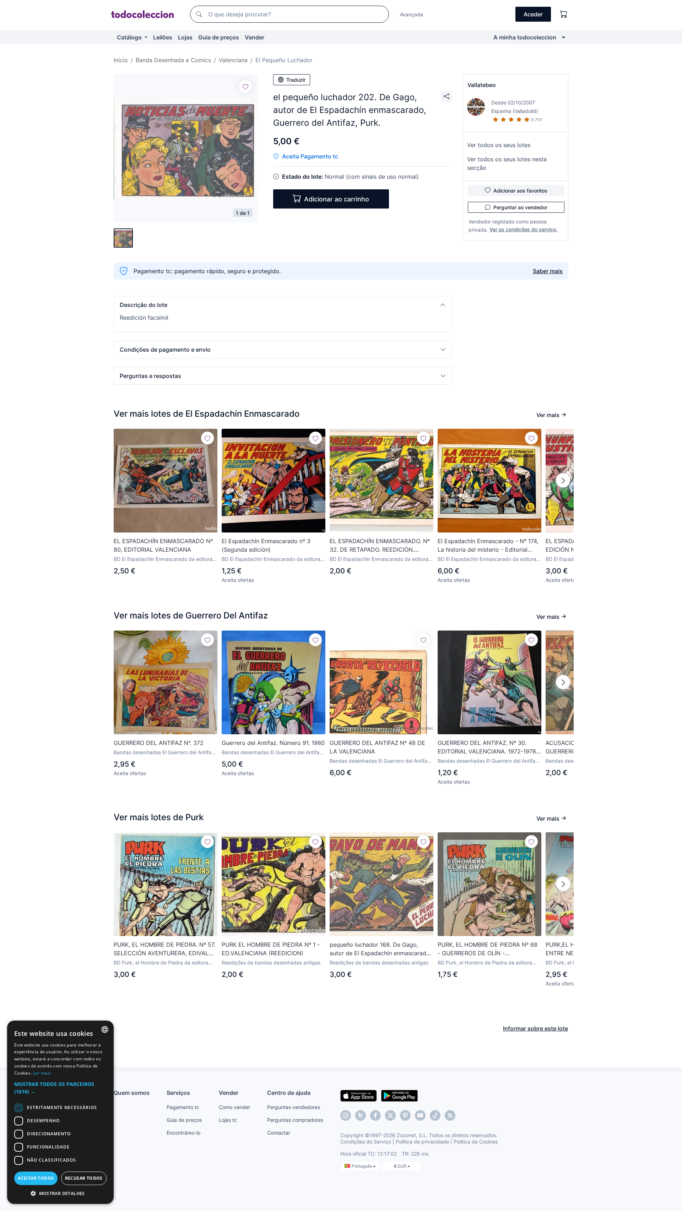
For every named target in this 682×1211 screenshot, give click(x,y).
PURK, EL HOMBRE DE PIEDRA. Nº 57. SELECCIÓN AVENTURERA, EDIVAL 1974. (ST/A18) (164, 949)
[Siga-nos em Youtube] (420, 1115)
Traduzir (295, 80)
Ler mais (42, 1073)
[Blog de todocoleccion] (450, 1115)
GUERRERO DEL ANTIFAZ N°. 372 (159, 742)
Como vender (234, 1107)
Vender (254, 37)
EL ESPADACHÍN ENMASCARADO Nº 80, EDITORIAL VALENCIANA (163, 545)
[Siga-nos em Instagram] (345, 1115)
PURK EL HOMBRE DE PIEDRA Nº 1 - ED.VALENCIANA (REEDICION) (271, 949)
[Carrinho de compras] (563, 14)
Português (362, 1166)
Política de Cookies (476, 1142)
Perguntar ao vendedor (520, 207)
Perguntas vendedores (293, 1107)
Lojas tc (228, 1120)
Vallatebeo (481, 84)
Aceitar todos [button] (36, 1178)
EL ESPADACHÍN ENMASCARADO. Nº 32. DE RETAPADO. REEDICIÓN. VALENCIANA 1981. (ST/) (380, 545)
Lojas (185, 37)
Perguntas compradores (295, 1120)
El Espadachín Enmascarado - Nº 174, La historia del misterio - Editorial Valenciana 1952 (488, 545)
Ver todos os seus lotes (498, 144)
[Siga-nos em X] (390, 1115)
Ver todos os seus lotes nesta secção (507, 163)
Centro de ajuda (288, 1092)
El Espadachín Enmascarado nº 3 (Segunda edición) (266, 545)
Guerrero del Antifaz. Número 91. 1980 (273, 742)
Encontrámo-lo (183, 1133)
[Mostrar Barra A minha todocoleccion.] (563, 37)
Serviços (178, 1092)
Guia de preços (218, 37)
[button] (283, 305)
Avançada (411, 14)
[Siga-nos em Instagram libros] (360, 1115)
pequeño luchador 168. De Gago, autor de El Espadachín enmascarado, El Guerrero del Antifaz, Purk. (380, 949)
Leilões (162, 37)
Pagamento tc (183, 1107)
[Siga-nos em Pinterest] (405, 1115)
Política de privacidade (422, 1142)
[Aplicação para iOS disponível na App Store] (358, 1095)
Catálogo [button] (130, 37)
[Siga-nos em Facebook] (375, 1115)
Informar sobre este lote (535, 1028)
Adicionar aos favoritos (520, 191)
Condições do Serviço (365, 1142)
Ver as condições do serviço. (523, 229)
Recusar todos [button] (84, 1178)
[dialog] (60, 1112)
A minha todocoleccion (524, 37)
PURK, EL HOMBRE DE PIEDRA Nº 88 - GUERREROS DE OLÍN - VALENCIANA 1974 (487, 949)
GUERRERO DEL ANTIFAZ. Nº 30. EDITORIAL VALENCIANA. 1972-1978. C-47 (487, 747)
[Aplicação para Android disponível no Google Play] (399, 1095)
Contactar (278, 1133)
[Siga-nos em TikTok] (435, 1115)
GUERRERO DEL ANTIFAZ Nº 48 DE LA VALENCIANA (377, 747)
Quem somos (132, 1092)
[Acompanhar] (245, 86)
